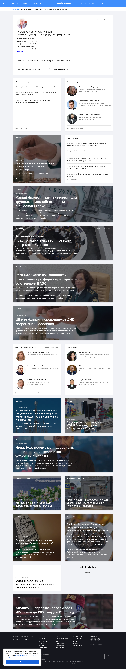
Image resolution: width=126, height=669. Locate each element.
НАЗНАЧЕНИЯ (60, 643)
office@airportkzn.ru (37, 49)
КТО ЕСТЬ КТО (60, 641)
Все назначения (73, 392)
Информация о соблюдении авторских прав (21, 640)
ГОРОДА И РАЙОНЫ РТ (62, 638)
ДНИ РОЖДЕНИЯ (60, 648)
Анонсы (16, 9)
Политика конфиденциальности (22, 644)
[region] (22, 657)
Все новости (72, 180)
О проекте (42, 636)
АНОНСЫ (75, 643)
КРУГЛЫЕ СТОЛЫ (78, 636)
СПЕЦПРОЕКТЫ (77, 638)
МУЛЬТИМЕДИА (43, 648)
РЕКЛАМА (76, 641)
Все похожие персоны (75, 128)
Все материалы (35, 3)
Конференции (20, 229)
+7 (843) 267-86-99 (30, 44)
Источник (20, 51)
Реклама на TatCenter (103, 20)
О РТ (57, 636)
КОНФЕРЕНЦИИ (77, 645)
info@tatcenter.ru (95, 636)
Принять (22, 662)
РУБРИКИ (41, 645)
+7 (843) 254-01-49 (27, 46)
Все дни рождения (52, 347)
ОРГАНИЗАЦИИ (60, 645)
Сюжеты (24, 3)
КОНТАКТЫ (42, 638)
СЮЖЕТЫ (41, 643)
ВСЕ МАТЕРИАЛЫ (44, 641)
